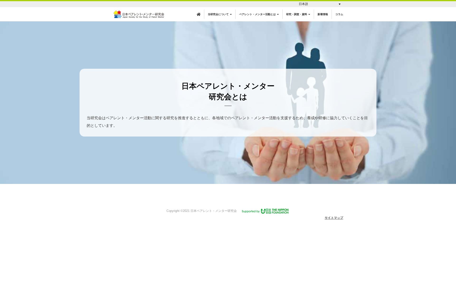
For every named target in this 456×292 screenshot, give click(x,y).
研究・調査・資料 (297, 14)
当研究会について (218, 14)
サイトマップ (334, 217)
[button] (319, 4)
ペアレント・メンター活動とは (257, 14)
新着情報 (323, 14)
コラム (339, 14)
